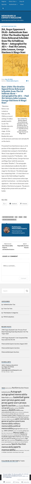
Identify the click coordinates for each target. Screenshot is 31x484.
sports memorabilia (9, 219)
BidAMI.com (14, 410)
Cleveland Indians (7, 415)
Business (17, 412)
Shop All (21, 1)
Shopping (18, 440)
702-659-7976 (6, 368)
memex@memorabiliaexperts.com (12, 370)
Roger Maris (7, 440)
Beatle (17, 406)
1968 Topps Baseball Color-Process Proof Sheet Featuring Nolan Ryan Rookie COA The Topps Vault (15, 331)
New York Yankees (24, 436)
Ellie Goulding (10, 417)
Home (22, 4)
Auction (15, 388)
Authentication (8, 217)
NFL (3, 438)
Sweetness (21, 450)
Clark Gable (21, 413)
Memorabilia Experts (12, 81)
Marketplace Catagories (11, 312)
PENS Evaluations (9, 317)
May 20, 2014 (8, 79)
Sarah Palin (12, 440)
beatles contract (14, 408)
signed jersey (17, 442)
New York (15, 437)
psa (25, 217)
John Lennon (8, 431)
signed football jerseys (9, 442)
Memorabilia (18, 433)
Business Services (5, 413)
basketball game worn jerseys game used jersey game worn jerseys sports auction (15, 401)
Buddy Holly (11, 412)
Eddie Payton (4, 417)
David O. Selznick (25, 415)
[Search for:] (15, 290)
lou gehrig (23, 430)
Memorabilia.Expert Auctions (10, 352)
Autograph (16, 391)
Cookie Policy (9, 477)
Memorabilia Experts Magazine (11, 17)
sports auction (6, 444)
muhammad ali (17, 435)
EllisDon (16, 417)
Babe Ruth (5, 397)
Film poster (4, 419)
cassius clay (13, 413)
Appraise (4, 4)
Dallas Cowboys (17, 415)
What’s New (12, 1)
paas (20, 217)
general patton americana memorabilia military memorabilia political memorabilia (13, 425)
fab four (20, 417)
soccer (22, 442)
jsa (16, 217)
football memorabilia (11, 419)
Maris (5, 433)
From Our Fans (8, 308)
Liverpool (19, 430)
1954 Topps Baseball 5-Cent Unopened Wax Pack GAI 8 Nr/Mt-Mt (15, 338)
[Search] (3, 8)
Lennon (15, 430)
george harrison (17, 428)
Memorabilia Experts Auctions (11, 348)
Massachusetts (9, 433)
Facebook (26, 417)
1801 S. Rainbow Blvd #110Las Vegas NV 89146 (10, 366)
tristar (4, 452)
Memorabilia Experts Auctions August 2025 (14, 344)
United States (9, 452)
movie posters (10, 435)
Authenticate (12, 4)
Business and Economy (24, 412)
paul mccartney (11, 438)
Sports (26, 442)
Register (4, 1)
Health (24, 428)
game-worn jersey (22, 419)
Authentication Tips (9, 26)
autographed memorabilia (14, 394)
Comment (23, 278)
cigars (17, 413)
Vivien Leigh (21, 452)
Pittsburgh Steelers (20, 438)
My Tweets (21, 461)
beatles (21, 406)
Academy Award (8, 388)
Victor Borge (15, 452)
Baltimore (11, 397)
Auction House (24, 388)
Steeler (17, 450)
